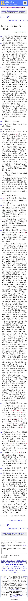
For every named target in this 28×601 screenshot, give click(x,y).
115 (1, 244)
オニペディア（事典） (14, 568)
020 (1, 67)
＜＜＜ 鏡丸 (5, 17)
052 (1, 129)
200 (1, 406)
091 (1, 205)
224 (1, 432)
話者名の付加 (18, 563)
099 (1, 219)
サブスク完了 (15, 572)
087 (1, 195)
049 (1, 124)
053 (1, 131)
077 (1, 178)
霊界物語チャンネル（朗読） (17, 570)
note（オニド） (15, 567)
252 (1, 473)
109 (1, 230)
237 (1, 452)
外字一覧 (10, 563)
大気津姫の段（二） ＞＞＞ (18, 20)
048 (1, 121)
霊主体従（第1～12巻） (12, 11)
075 (1, 173)
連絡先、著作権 (21, 561)
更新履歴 (20, 564)
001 (1, 36)
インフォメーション (20, 32)
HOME (3, 561)
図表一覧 (4, 563)
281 (1, 515)
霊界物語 (3, 11)
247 (1, 468)
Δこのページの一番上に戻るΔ (16, 520)
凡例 (24, 563)
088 (1, 198)
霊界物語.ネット (11, 2)
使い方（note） (10, 561)
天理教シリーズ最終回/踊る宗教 (13, 7)
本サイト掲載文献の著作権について (15, 590)
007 (1, 43)
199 (1, 403)
